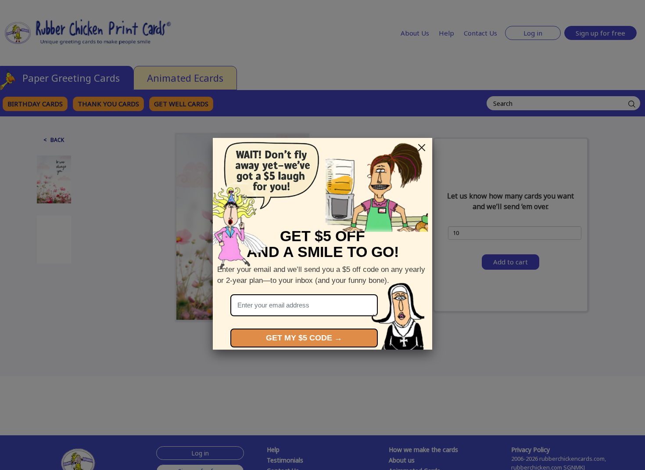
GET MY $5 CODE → (304, 337)
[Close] (421, 147)
